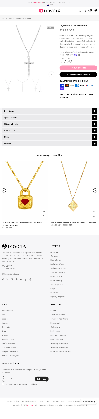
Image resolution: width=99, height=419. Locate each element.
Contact (54, 256)
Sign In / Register (57, 297)
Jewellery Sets (8, 339)
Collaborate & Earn (58, 268)
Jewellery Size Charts (59, 319)
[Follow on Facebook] (3, 279)
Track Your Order (57, 315)
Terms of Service (57, 272)
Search (53, 311)
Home (4, 18)
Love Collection (56, 339)
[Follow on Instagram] (12, 279)
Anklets (5, 335)
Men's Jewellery (8, 343)
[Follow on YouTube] (21, 279)
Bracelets (6, 327)
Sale (3, 315)
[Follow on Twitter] (7, 279)
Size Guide (64, 94)
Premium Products (58, 335)
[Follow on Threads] (30, 279)
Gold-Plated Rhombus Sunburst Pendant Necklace (73, 223)
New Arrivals (55, 323)
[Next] (95, 190)
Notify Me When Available (78, 74)
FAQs (52, 289)
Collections (55, 327)
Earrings (5, 319)
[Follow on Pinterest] (17, 279)
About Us (54, 252)
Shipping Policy (56, 284)
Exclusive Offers (57, 264)
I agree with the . (21, 384)
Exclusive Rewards (74, 401)
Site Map (54, 293)
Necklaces (6, 323)
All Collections (8, 311)
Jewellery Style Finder (59, 347)
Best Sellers (55, 331)
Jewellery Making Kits (10, 355)
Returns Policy (56, 280)
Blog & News (55, 260)
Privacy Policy (56, 276)
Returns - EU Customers (60, 351)
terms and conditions (28, 384)
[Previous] (4, 190)
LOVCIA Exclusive (9, 347)
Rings (4, 331)
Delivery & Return (78, 94)
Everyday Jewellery (10, 351)
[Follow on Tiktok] (26, 279)
